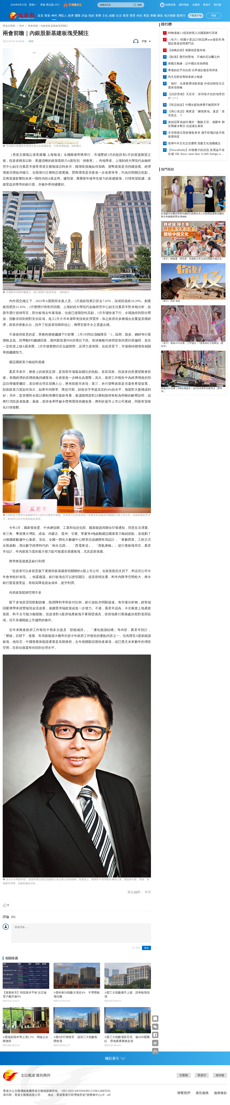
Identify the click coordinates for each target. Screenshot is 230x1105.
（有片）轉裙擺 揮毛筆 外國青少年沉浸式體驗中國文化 (191, 259)
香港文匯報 (9, 25)
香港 (47, 15)
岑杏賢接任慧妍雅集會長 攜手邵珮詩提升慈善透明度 (196, 134)
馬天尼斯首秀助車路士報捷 (185, 76)
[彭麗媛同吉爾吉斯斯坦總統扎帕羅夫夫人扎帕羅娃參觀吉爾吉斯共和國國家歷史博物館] (193, 194)
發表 (146, 947)
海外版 (217, 4)
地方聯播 (170, 15)
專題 (146, 15)
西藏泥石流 (75, 4)
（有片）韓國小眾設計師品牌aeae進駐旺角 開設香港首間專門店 (196, 41)
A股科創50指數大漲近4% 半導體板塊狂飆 (77, 994)
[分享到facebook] (155, 1035)
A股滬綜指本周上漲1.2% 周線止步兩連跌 (25, 1039)
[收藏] (155, 1018)
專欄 (153, 15)
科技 (139, 15)
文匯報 (196, 4)
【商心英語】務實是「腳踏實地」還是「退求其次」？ (196, 113)
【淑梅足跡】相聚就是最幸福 (186, 50)
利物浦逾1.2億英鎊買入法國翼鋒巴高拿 (193, 32)
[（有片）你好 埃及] (193, 281)
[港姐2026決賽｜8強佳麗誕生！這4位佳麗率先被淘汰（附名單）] (193, 369)
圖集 (160, 15)
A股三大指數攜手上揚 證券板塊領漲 (127, 994)
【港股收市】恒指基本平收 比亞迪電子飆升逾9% (25, 994)
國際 (77, 15)
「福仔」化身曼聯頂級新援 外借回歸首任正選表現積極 (196, 85)
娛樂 (112, 15)
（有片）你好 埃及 (170, 301)
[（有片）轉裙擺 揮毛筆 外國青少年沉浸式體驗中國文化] (193, 239)
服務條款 (220, 1093)
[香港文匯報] (22, 15)
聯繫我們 (183, 1093)
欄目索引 (112, 1058)
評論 (84, 15)
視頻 (91, 15)
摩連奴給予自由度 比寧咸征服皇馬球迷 (193, 70)
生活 (119, 15)
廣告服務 (202, 1093)
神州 (54, 15)
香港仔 (206, 4)
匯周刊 (181, 15)
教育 (126, 15)
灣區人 (62, 15)
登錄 (213, 15)
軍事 (98, 15)
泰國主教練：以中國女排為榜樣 (188, 63)
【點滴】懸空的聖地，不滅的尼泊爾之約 (194, 56)
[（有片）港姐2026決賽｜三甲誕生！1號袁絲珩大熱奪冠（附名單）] (193, 323)
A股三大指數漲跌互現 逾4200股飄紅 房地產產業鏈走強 (127, 1039)
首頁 (40, 15)
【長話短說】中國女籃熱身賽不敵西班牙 (194, 104)
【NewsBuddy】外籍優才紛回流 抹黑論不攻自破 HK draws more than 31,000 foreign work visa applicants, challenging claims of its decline (196, 152)
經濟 (71, 15)
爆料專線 (184, 4)
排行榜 (166, 24)
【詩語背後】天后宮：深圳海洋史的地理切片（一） (196, 96)
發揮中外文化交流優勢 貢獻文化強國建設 (194, 143)
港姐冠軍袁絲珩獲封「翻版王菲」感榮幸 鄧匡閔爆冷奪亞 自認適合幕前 (196, 124)
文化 (105, 15)
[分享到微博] (155, 1043)
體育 (132, 15)
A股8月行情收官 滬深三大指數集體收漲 (75, 1039)
